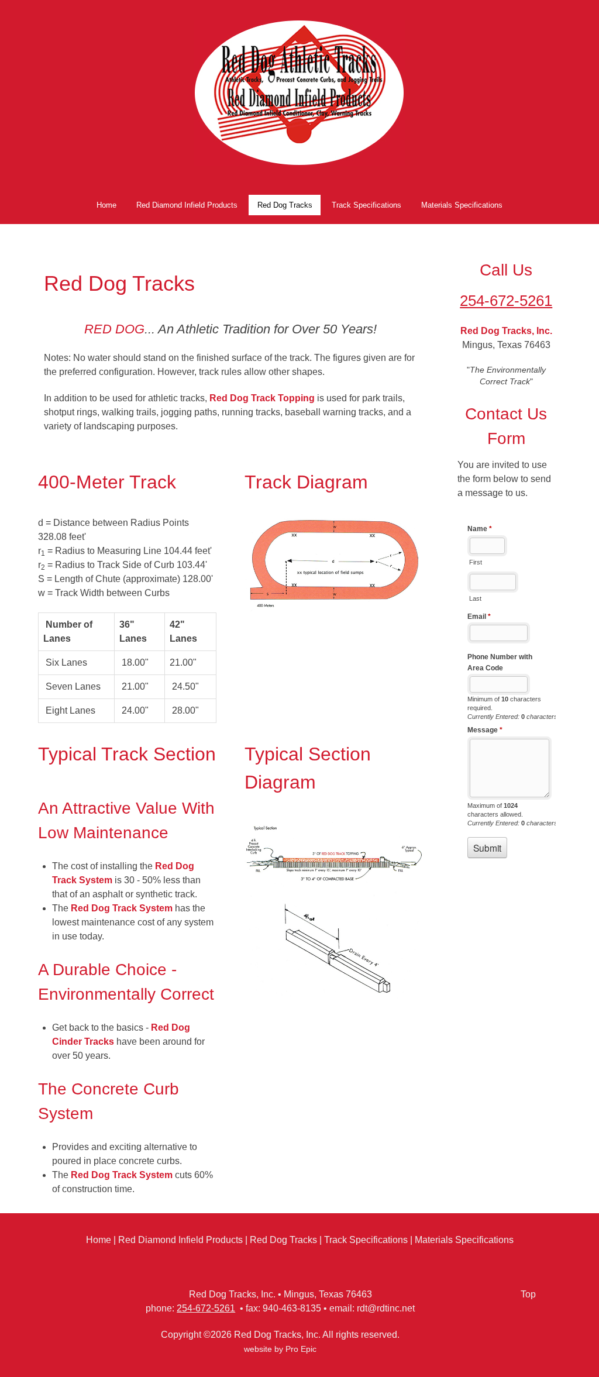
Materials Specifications (464, 1240)
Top (528, 1294)
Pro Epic (300, 1349)
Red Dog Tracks (283, 1240)
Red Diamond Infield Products (180, 1240)
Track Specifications (366, 1240)
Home (98, 1240)
